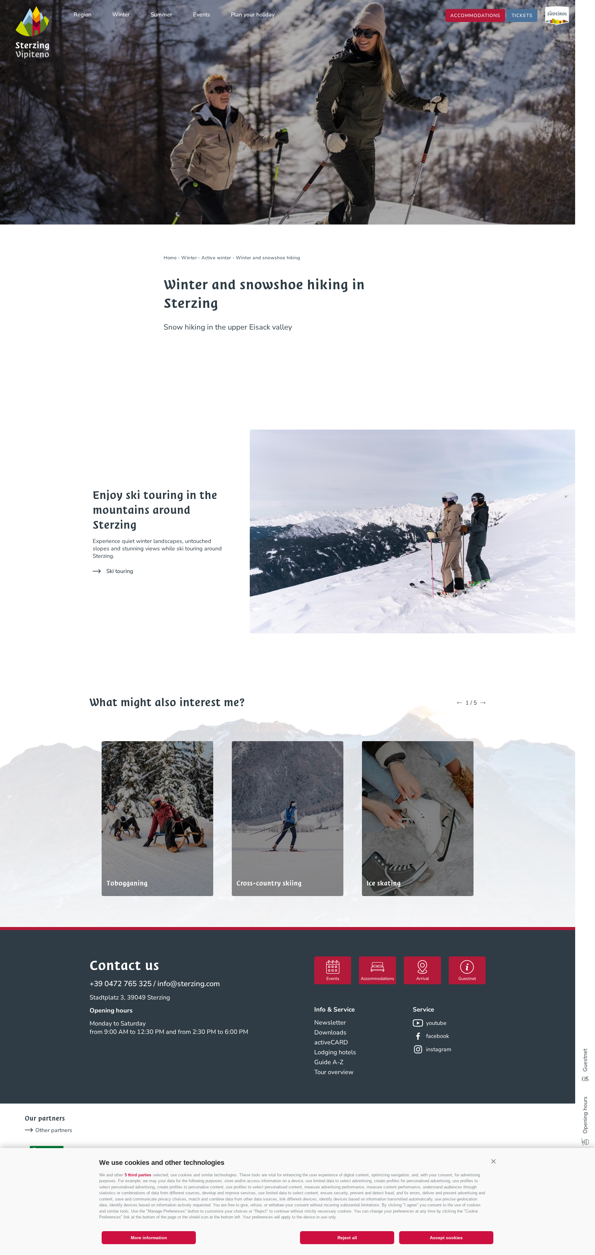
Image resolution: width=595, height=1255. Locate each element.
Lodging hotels (335, 1052)
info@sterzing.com (188, 984)
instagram (438, 1049)
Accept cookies (446, 1237)
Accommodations (475, 15)
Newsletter (330, 1022)
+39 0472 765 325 (121, 984)
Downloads (330, 1032)
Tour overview (334, 1072)
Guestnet (585, 1060)
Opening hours (585, 1115)
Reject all (347, 1237)
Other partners (53, 1130)
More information (149, 1237)
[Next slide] (483, 703)
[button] (493, 1161)
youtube (436, 1023)
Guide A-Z (328, 1062)
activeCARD (331, 1042)
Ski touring (119, 571)
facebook (437, 1036)
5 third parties (138, 1175)
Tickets (522, 15)
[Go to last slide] (459, 703)
